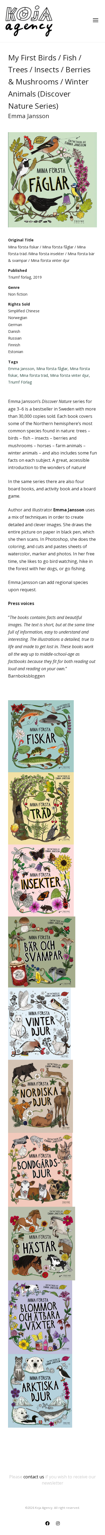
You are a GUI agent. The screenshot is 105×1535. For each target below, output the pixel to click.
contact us (33, 1477)
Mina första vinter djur (69, 375)
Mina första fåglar (52, 368)
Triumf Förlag (20, 382)
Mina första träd (34, 375)
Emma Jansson (21, 368)
